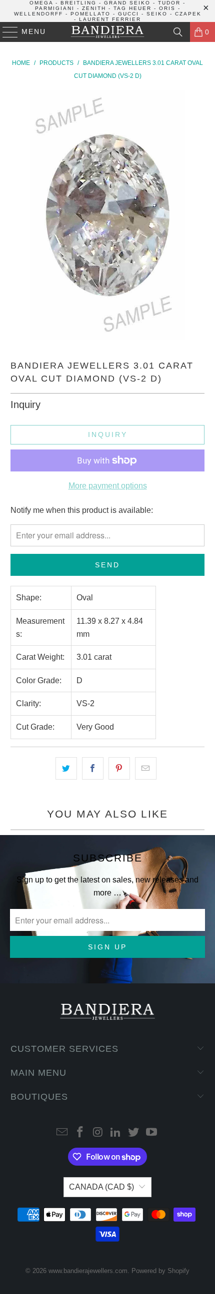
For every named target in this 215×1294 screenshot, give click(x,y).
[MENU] (6, 32)
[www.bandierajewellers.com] (108, 32)
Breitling (78, 2)
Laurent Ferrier (110, 19)
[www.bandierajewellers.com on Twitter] (134, 1133)
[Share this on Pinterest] (119, 768)
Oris (167, 8)
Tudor (169, 2)
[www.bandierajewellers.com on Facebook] (80, 1133)
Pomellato (90, 13)
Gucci (128, 13)
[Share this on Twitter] (66, 768)
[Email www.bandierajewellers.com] (62, 1133)
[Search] (178, 32)
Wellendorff (38, 13)
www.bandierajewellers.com (88, 1271)
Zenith (94, 8)
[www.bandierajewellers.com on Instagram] (98, 1133)
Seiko (157, 13)
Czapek (188, 13)
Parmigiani (54, 8)
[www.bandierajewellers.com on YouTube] (151, 1133)
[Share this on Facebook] (93, 768)
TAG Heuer (133, 8)
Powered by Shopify (161, 1271)
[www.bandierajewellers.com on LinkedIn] (116, 1133)
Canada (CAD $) (101, 1187)
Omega (41, 2)
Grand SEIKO (127, 2)
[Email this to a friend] (145, 768)
